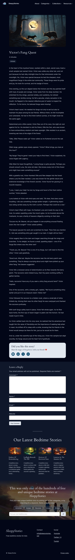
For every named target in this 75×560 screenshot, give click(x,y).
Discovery (38, 508)
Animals (12, 61)
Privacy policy (65, 553)
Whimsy (57, 508)
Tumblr (56, 541)
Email (11, 405)
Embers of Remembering (13, 458)
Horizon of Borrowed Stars (44, 458)
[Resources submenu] (72, 3)
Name (12, 396)
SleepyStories (14, 3)
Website (12, 414)
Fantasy (48, 508)
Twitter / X (57, 537)
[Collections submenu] (61, 3)
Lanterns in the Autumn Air (59, 458)
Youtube (57, 533)
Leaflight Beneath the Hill (29, 458)
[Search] (63, 514)
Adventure (18, 508)
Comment (13, 375)
